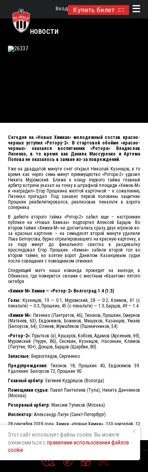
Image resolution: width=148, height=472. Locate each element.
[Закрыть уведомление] (134, 431)
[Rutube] (103, 461)
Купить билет (93, 10)
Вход (62, 8)
